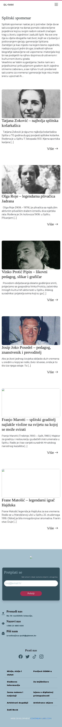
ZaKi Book (12, 710)
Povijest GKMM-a (42, 671)
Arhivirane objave (43, 703)
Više (51, 149)
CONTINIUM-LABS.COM (40, 718)
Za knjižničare (41, 682)
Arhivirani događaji (17, 703)
